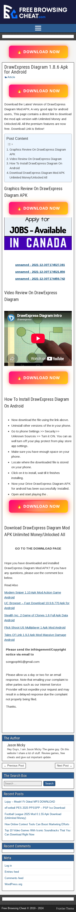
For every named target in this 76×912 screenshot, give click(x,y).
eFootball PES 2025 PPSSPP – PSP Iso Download (35, 807)
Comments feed (14, 878)
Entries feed (12, 871)
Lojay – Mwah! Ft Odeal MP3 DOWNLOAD (30, 801)
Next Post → (64, 765)
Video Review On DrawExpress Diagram (36, 159)
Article (11, 77)
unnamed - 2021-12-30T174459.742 (40, 278)
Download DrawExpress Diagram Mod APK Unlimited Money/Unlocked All (37, 175)
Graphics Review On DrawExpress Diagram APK (38, 152)
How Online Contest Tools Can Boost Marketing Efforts (37, 824)
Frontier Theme (65, 908)
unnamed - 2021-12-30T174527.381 (40, 265)
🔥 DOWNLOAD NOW (38, 51)
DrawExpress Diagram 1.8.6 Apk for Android (36, 69)
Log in (8, 865)
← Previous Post (14, 765)
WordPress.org (13, 884)
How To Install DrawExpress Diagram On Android (36, 166)
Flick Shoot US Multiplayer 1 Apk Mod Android (34, 627)
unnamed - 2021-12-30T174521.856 (40, 271)
